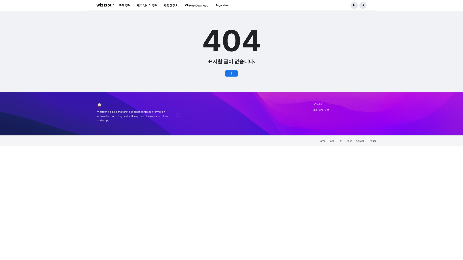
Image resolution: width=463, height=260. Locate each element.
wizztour (105, 5)
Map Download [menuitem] (198, 5)
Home (322, 140)
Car (332, 140)
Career (360, 140)
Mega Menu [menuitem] (222, 5)
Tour (349, 140)
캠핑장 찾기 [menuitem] (171, 5)
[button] (354, 5)
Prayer (372, 140)
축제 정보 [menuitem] (125, 5)
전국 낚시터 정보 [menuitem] (147, 5)
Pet (340, 140)
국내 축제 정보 (321, 109)
